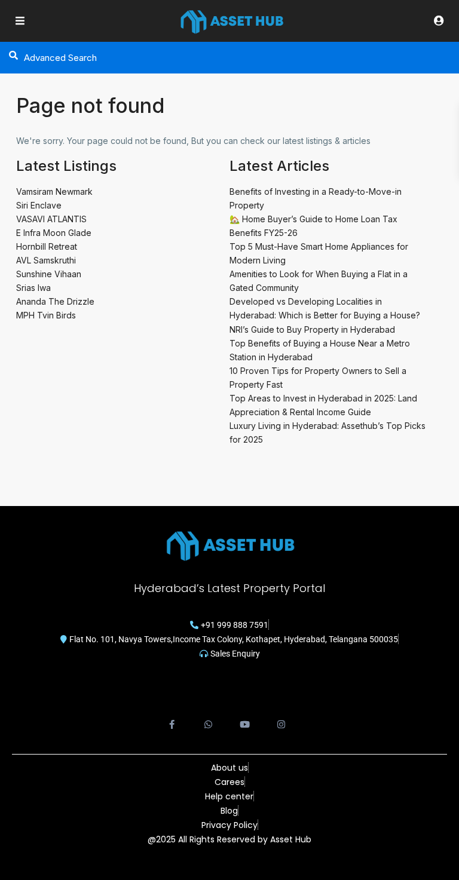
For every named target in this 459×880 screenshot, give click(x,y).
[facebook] (172, 718)
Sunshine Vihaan (48, 274)
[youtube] (244, 718)
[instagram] (281, 718)
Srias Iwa (33, 288)
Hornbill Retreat (46, 246)
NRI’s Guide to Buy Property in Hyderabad (312, 329)
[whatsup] (208, 718)
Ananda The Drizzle (55, 301)
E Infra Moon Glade (53, 233)
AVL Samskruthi (46, 260)
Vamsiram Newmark (54, 191)
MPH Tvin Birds (46, 315)
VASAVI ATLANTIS (51, 219)
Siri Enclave (39, 205)
